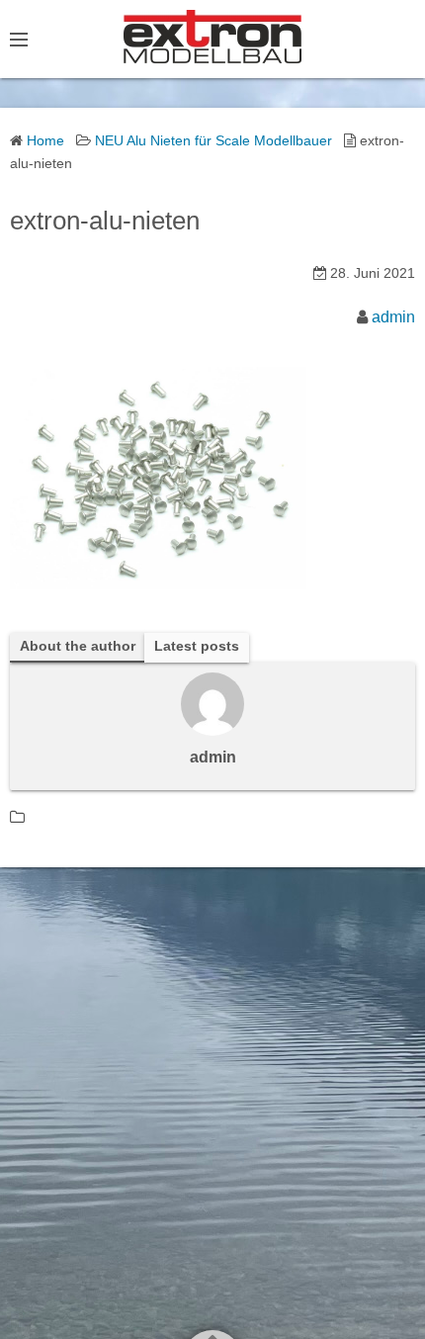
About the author (77, 646)
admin (393, 317)
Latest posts (196, 646)
